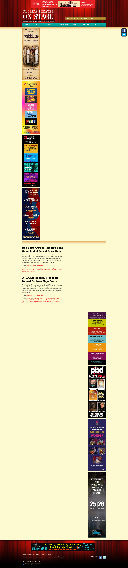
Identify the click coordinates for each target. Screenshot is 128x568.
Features (48, 24)
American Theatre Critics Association (43, 298)
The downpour (31, 302)
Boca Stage (51, 268)
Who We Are (74, 18)
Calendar (97, 24)
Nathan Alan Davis (38, 301)
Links (80, 18)
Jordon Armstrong (45, 269)
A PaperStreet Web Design (30, 565)
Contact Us (86, 18)
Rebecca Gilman (47, 301)
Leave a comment (31, 271)
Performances (30, 268)
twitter (104, 557)
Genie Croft (31, 269)
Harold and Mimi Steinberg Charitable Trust (51, 299)
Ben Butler (45, 268)
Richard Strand (54, 269)
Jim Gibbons (38, 269)
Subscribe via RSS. (36, 563)
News (38, 24)
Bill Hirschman (40, 265)
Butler (54, 298)
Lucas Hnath (25, 301)
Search (92, 18)
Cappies (86, 24)
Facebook (100, 557)
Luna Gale (31, 301)
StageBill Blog (62, 24)
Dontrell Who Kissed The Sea (33, 299)
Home (67, 18)
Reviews (28, 24)
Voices (75, 24)
